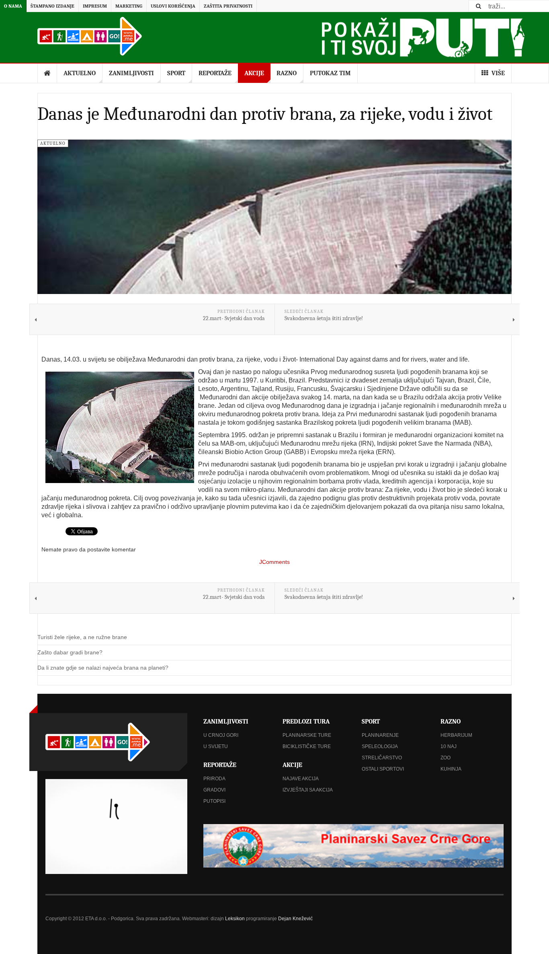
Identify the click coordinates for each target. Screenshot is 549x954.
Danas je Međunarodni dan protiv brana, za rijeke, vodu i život (265, 113)
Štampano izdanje (52, 6)
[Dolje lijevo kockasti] (116, 826)
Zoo (445, 758)
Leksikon (235, 918)
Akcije (254, 73)
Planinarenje (380, 735)
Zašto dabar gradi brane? (69, 652)
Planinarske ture (307, 735)
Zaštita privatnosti (228, 6)
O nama (13, 6)
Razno (287, 73)
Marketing (128, 6)
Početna (47, 73)
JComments (274, 562)
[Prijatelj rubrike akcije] (353, 845)
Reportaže (215, 73)
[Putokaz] (89, 36)
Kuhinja (450, 769)
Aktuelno (80, 73)
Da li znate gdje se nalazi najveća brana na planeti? (102, 667)
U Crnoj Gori (220, 735)
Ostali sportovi (383, 769)
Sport (176, 73)
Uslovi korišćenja (173, 6)
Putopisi (214, 801)
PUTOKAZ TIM (330, 73)
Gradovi (214, 790)
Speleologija (380, 746)
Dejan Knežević (295, 918)
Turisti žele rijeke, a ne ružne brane (82, 637)
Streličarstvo (382, 758)
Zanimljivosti (131, 73)
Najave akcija (301, 778)
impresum (95, 6)
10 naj (448, 746)
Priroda (214, 778)
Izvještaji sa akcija (308, 790)
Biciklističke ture (307, 746)
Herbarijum (456, 735)
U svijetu (215, 746)
